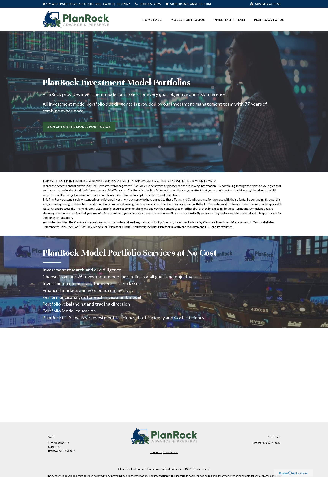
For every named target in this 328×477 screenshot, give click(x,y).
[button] (152, 19)
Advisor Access (267, 3)
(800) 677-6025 (150, 3)
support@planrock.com (190, 3)
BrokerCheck (201, 469)
